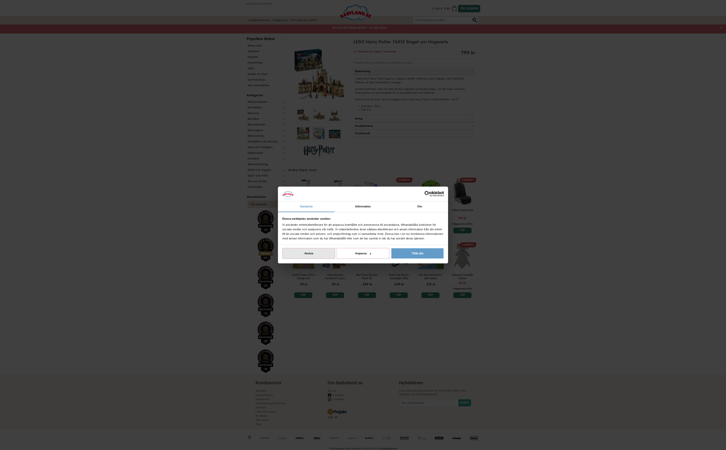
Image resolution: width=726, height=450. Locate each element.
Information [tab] (363, 206)
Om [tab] (419, 206)
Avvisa (308, 253)
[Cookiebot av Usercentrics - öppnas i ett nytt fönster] (427, 194)
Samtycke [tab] (306, 206)
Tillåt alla (417, 253)
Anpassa (361, 253)
